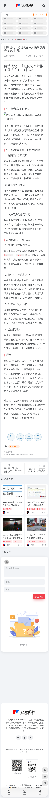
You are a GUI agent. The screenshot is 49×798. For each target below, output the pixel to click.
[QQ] (24, 737)
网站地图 (39, 749)
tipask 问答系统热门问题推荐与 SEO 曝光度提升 (12, 505)
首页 (4, 39)
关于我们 (26, 752)
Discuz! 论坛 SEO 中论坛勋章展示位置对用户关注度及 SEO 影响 (12, 537)
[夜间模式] (45, 783)
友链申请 (9, 749)
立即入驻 (41, 14)
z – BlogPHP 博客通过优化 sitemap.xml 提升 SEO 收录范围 (36, 537)
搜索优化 (19, 39)
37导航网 (23, 785)
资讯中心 (11, 39)
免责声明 (19, 749)
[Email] (30, 737)
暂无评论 (8, 552)
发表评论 (38, 596)
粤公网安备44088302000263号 (23, 787)
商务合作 (29, 749)
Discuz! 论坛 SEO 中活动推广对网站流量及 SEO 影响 (36, 505)
